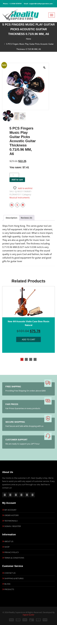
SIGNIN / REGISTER (12, 526)
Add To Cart (28, 339)
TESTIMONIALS (11, 520)
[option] (28, 319)
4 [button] (35, 359)
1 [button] (21, 359)
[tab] (11, 217)
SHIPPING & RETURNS (14, 578)
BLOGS (7, 584)
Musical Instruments (20, 197)
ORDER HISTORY (11, 515)
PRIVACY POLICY (11, 552)
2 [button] (26, 359)
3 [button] (30, 359)
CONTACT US (9, 573)
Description (11, 217)
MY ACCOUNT (10, 509)
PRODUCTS (9, 589)
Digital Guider (28, 614)
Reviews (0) (26, 217)
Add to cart (17, 179)
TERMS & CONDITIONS (14, 557)
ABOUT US (8, 541)
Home (28, 39)
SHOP (7, 547)
